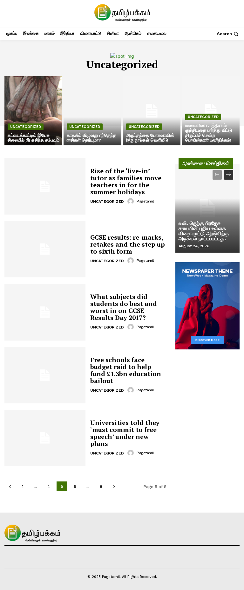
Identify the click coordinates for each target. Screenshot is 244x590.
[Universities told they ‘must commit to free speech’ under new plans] (44, 438)
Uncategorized (25, 127)
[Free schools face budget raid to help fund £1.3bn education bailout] (44, 375)
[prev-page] (9, 486)
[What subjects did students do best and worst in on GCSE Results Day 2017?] (44, 312)
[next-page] (114, 486)
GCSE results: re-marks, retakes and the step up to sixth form (127, 244)
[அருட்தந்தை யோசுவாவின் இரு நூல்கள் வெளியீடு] (151, 110)
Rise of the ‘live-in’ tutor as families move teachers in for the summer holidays (125, 181)
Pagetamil (145, 201)
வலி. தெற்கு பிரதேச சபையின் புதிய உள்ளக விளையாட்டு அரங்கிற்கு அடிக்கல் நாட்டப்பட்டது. (204, 231)
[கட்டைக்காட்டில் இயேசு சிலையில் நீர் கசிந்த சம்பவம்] (33, 110)
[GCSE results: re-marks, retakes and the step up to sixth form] (44, 249)
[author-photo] (131, 201)
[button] (228, 34)
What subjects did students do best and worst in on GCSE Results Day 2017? (123, 307)
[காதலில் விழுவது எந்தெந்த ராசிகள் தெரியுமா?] (92, 110)
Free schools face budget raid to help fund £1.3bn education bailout (125, 370)
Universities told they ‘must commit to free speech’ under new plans (124, 433)
